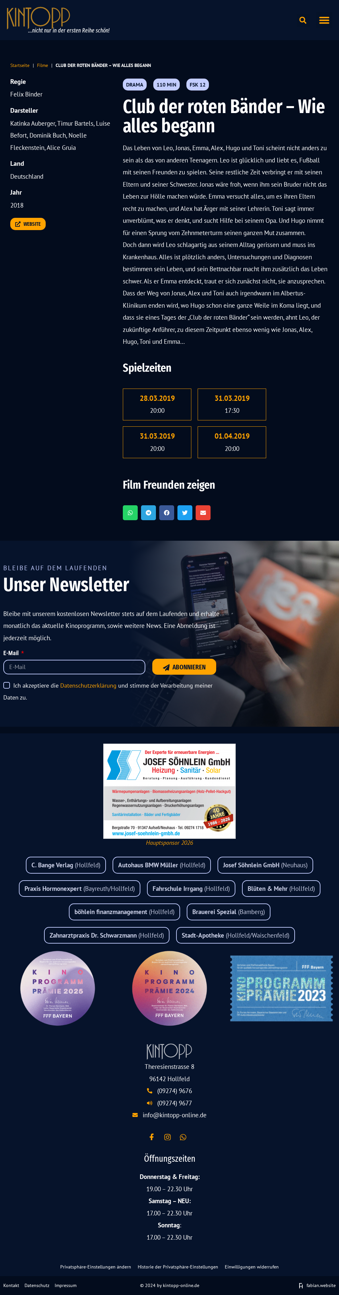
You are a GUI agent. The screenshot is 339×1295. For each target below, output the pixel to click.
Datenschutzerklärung (88, 685)
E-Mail (11, 653)
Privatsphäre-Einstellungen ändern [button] (95, 1267)
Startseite (19, 65)
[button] (324, 20)
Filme (42, 65)
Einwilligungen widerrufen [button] (252, 1267)
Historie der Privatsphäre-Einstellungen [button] (178, 1267)
